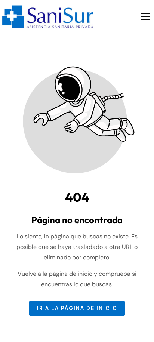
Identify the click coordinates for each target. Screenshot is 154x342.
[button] (146, 16)
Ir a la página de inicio (77, 308)
